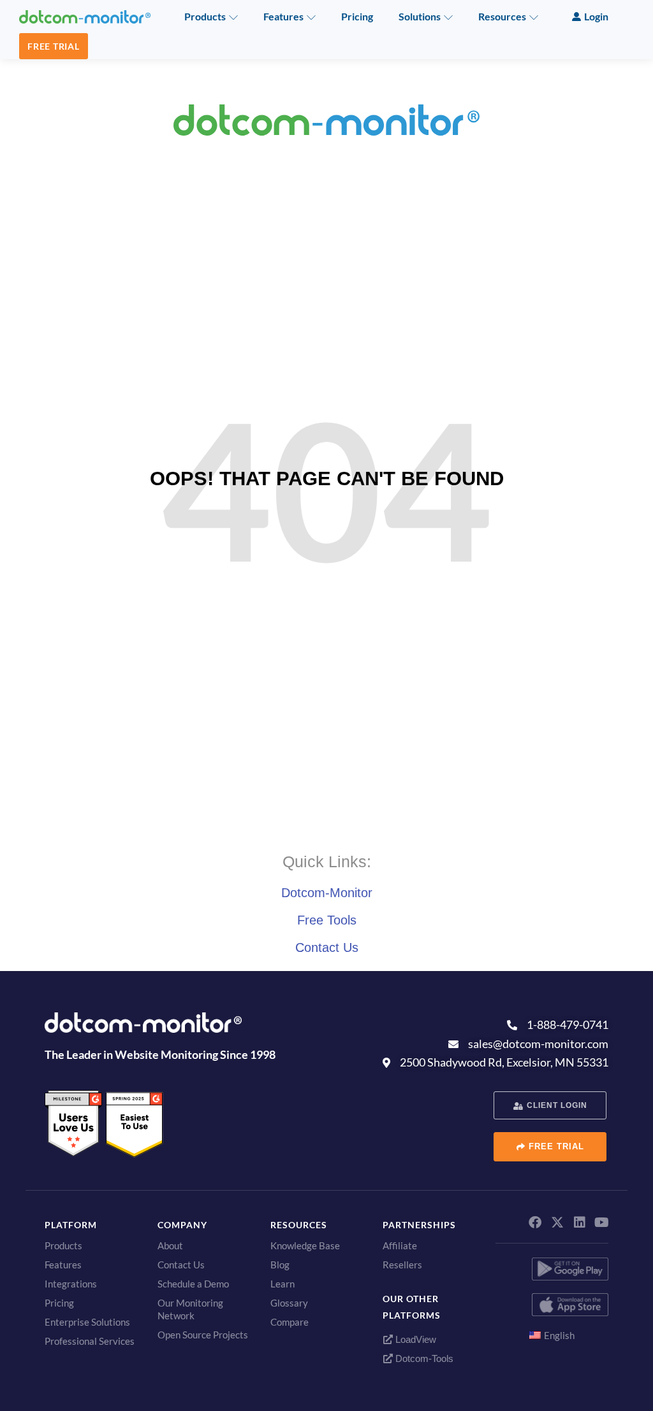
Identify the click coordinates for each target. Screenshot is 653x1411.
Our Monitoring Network (190, 1309)
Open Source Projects (203, 1334)
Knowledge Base (305, 1245)
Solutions (420, 16)
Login (596, 16)
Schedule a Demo (193, 1283)
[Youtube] (602, 1222)
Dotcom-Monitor (326, 893)
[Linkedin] (579, 1222)
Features (283, 16)
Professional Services (90, 1341)
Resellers (402, 1264)
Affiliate (400, 1245)
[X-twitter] (557, 1222)
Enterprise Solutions (87, 1322)
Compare (289, 1322)
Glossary (289, 1302)
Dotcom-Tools (423, 1358)
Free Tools (326, 920)
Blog (280, 1264)
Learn (282, 1283)
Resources (502, 16)
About (170, 1245)
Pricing (357, 16)
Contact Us (326, 947)
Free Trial (53, 46)
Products (205, 16)
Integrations (71, 1283)
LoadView (414, 1339)
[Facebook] (535, 1222)
